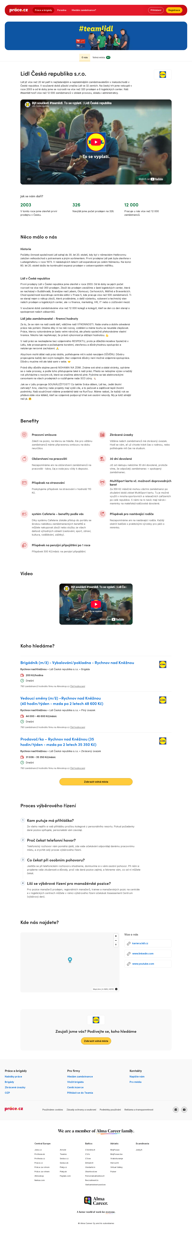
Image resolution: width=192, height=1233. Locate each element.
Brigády (9, 1081)
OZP (7, 1092)
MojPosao (115, 1150)
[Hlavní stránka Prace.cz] (19, 10)
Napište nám (137, 1076)
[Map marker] (70, 960)
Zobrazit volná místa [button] (96, 781)
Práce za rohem (42, 1171)
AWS (106, 989)
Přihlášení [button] (156, 10)
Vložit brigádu (75, 1081)
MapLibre (97, 989)
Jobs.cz (38, 1150)
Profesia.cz (39, 1158)
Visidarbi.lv (90, 1167)
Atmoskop (39, 1176)
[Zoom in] (116, 936)
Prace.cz (38, 1163)
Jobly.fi (139, 1150)
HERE (111, 989)
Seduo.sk (64, 1163)
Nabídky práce (13, 1076)
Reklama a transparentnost (138, 1109)
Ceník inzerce (75, 1087)
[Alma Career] (96, 1200)
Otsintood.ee (91, 1171)
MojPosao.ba (116, 1154)
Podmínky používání (110, 1109)
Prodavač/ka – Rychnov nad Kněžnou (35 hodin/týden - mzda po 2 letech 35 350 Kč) (58, 741)
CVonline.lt (90, 1150)
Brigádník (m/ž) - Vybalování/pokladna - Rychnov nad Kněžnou (77, 662)
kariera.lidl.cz (140, 943)
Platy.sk (63, 1171)
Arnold (63, 1150)
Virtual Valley (116, 1167)
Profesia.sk (39, 1154)
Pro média (135, 1081)
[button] (176, 1110)
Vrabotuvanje (116, 1158)
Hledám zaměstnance (80, 1076)
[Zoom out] (116, 940)
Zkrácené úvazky (15, 1087)
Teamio (63, 1154)
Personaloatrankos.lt (94, 1176)
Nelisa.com (39, 1180)
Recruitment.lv (91, 1180)
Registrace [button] (174, 10)
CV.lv (87, 1154)
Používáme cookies (52, 1109)
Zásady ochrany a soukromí (81, 1109)
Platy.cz (63, 1167)
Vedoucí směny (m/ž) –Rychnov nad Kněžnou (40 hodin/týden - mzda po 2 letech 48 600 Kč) (61, 700)
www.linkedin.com (142, 953)
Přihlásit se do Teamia (80, 1092)
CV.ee (88, 1158)
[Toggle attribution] (116, 989)
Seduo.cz (64, 1158)
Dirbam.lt (89, 1163)
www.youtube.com (143, 963)
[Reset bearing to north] (116, 945)
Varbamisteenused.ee (95, 1184)
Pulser (113, 1171)
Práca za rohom (42, 1167)
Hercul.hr (114, 1163)
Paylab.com (65, 1176)
